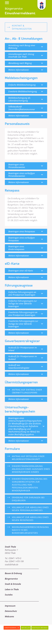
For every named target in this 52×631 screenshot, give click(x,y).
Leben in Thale (12, 589)
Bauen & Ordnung (13, 573)
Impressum (10, 605)
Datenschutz (11, 611)
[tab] (26, 46)
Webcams (9, 616)
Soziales (9, 594)
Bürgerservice (11, 578)
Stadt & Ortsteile (13, 584)
